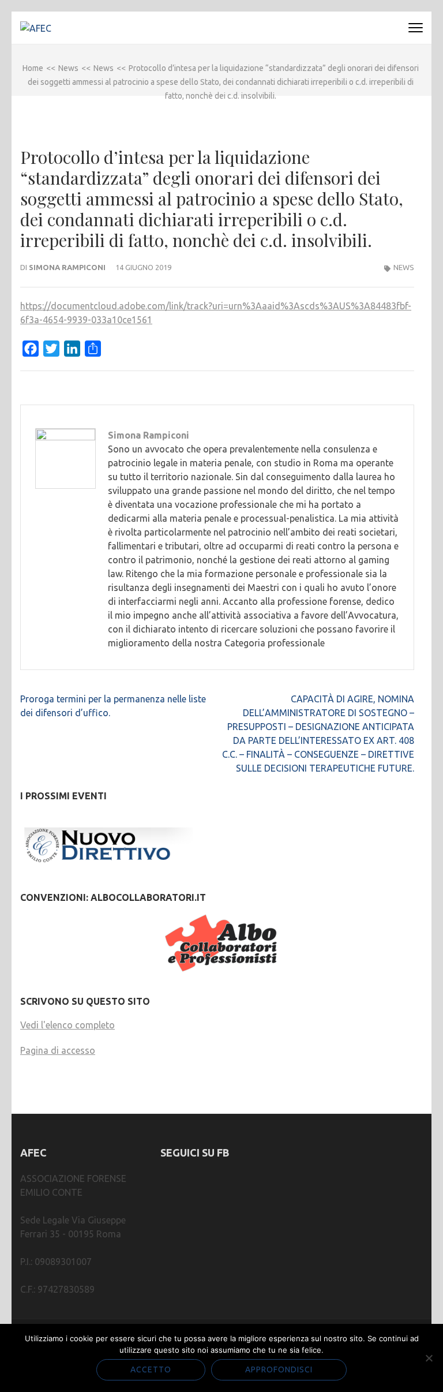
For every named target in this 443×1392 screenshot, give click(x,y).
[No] (428, 1358)
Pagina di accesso (57, 1050)
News (403, 267)
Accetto (150, 1369)
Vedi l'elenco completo (67, 1025)
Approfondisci (279, 1369)
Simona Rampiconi (67, 267)
